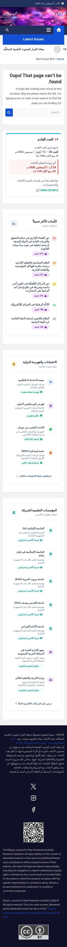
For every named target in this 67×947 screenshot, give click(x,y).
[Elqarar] (33, 786)
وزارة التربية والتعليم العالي (29, 677)
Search (9, 112)
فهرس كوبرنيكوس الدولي (30, 403)
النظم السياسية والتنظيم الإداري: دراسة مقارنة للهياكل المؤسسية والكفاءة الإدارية (32, 266)
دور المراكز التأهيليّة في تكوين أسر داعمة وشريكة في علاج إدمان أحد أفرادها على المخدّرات (30, 287)
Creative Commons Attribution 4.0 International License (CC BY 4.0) (31, 912)
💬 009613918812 (47, 190)
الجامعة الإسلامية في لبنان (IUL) (30, 553)
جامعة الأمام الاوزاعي (32, 626)
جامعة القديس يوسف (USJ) (29, 602)
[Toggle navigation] (49, 30)
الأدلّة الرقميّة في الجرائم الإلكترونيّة (30, 304)
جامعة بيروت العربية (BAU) (29, 579)
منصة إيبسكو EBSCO (33, 450)
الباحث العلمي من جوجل (31, 427)
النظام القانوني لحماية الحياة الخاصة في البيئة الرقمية (30, 320)
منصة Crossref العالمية (31, 380)
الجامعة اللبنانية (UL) (33, 528)
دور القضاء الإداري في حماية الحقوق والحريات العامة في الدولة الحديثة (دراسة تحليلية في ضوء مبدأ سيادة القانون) (30, 243)
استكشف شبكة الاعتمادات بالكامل (35, 476)
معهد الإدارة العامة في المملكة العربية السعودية (31, 652)
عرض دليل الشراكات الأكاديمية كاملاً (35, 703)
